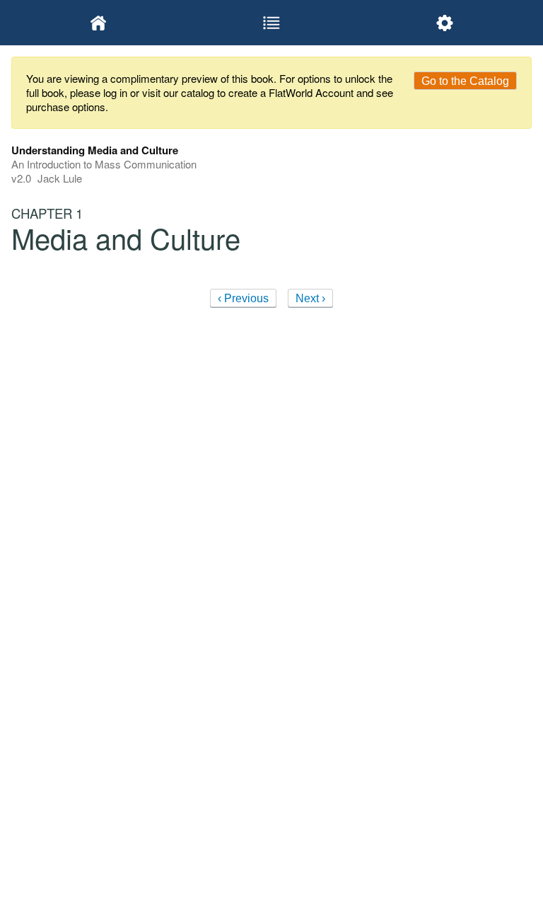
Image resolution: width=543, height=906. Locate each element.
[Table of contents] (271, 22)
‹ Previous (243, 298)
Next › (310, 298)
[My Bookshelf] (98, 22)
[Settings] (445, 22)
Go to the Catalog (465, 81)
